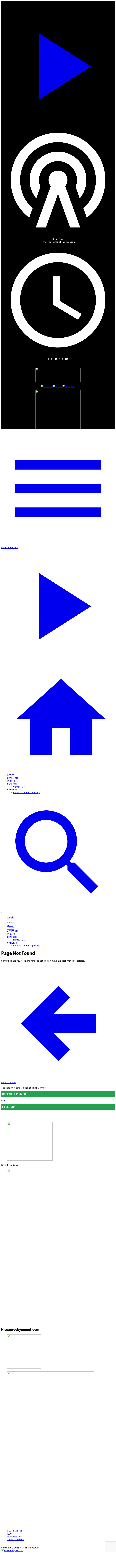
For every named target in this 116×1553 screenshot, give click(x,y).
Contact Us (19, 786)
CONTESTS (13, 777)
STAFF (10, 775)
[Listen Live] (58, 64)
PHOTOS (11, 780)
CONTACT (12, 783)
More (3, 1100)
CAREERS (12, 789)
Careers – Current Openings (26, 792)
